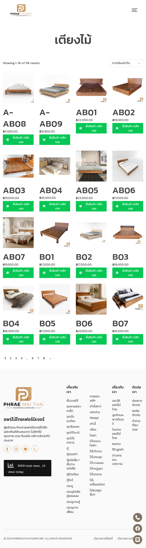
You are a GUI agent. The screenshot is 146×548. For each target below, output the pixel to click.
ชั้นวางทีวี (72, 401)
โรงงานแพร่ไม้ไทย (116, 433)
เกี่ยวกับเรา (72, 389)
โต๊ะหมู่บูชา (96, 468)
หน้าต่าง (95, 412)
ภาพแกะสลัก (95, 398)
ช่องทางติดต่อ (137, 403)
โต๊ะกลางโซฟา (95, 443)
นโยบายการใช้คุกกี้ (103, 538)
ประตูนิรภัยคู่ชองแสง (73, 493)
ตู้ (68, 448)
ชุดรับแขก (73, 426)
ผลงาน (116, 444)
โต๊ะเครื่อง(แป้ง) (97, 482)
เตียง (93, 429)
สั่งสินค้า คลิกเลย (21, 139)
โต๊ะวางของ (96, 463)
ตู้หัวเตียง (73, 474)
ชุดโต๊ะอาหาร (71, 440)
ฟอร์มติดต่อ (136, 413)
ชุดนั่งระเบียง (71, 418)
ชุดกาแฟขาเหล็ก (74, 408)
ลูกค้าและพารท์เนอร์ (118, 419)
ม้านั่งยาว (95, 406)
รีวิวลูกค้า (118, 449)
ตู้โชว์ (70, 480)
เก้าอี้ (93, 424)
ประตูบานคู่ (73, 502)
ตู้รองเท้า (72, 454)
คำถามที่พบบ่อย (136, 425)
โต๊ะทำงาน (96, 451)
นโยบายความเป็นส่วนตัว (129, 538)
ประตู (70, 486)
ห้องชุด (94, 418)
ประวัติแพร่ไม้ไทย (116, 405)
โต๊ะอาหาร (96, 474)
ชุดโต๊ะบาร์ (73, 432)
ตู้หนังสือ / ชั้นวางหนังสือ (73, 464)
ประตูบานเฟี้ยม (72, 509)
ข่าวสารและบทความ (117, 459)
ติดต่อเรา (136, 389)
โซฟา (93, 435)
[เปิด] (134, 10)
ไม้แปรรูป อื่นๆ (95, 492)
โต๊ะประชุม (96, 457)
